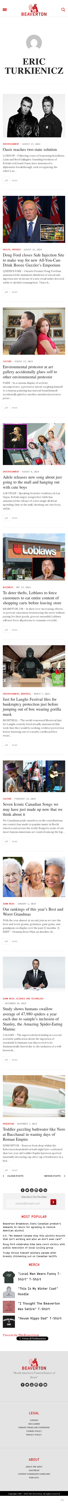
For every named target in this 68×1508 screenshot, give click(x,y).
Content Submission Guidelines (34, 1474)
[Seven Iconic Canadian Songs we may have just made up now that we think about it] (34, 776)
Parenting (8, 1123)
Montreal (26, 693)
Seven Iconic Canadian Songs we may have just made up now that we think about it (33, 809)
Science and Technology (30, 998)
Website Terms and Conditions (34, 1427)
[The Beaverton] (34, 10)
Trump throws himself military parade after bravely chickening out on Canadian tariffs (30, 1254)
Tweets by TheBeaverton (21, 1335)
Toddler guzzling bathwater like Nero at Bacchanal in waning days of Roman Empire (34, 1134)
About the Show (34, 1467)
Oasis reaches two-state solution (30, 149)
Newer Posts (52, 1176)
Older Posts (15, 1176)
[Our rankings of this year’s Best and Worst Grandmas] (34, 877)
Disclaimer (34, 1424)
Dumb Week (8, 903)
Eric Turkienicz (34, 65)
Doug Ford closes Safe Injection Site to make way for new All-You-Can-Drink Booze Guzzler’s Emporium (33, 260)
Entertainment (11, 144)
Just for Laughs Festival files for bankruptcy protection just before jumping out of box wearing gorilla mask (32, 706)
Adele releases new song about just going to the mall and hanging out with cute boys (32, 482)
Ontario (16, 249)
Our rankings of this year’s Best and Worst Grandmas (33, 911)
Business (8, 587)
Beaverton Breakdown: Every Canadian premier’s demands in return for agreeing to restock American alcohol (32, 1227)
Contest (34, 1420)
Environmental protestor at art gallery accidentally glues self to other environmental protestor (30, 371)
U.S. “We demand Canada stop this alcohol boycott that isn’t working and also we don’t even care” (34, 1237)
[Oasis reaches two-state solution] (34, 115)
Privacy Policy (34, 1435)
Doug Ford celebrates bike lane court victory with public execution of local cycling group (34, 1246)
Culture (7, 361)
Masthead (34, 1470)
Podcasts (34, 1478)
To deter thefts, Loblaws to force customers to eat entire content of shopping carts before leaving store (32, 597)
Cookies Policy (34, 1431)
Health (6, 249)
